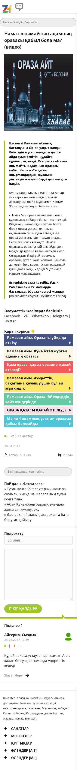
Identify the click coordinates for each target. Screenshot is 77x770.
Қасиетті (9, 713)
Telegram (60, 316)
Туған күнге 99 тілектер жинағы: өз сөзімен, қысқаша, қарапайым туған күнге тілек (35, 494)
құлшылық (40, 703)
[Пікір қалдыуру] (19, 6)
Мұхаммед (49, 708)
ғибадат (63, 708)
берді (52, 703)
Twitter (10, 321)
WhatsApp (40, 316)
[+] (9, 645)
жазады (8, 718)
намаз (19, 718)
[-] (19, 645)
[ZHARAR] (6, 6)
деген (48, 713)
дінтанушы (10, 703)
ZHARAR (25, 455)
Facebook (12, 316)
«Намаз (59, 698)
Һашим (58, 713)
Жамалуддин (34, 713)
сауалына (34, 708)
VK (26, 316)
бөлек (20, 713)
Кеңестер (25, 436)
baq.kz (14, 184)
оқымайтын (34, 698)
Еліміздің (31, 718)
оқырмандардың (14, 708)
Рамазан (25, 703)
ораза (21, 698)
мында (57, 291)
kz (12, 436)
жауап (48, 698)
